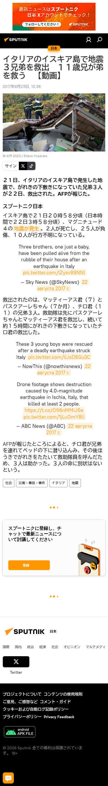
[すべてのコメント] (8, 777)
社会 (8, 483)
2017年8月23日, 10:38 (22, 86)
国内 (18, 646)
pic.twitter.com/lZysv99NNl (54, 272)
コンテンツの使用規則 (63, 694)
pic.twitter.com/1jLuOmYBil (54, 417)
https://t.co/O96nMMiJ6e (54, 410)
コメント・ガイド (55, 701)
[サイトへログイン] (88, 39)
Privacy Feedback (59, 716)
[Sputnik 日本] (16, 41)
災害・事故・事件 (32, 483)
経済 (42, 646)
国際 (6, 646)
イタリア (58, 483)
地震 (75, 483)
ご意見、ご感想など (20, 701)
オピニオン (72, 646)
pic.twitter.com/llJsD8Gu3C (59, 357)
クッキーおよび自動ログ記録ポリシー (36, 709)
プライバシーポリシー (22, 716)
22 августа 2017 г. (63, 285)
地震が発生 (26, 228)
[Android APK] (19, 732)
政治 (30, 646)
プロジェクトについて (22, 694)
